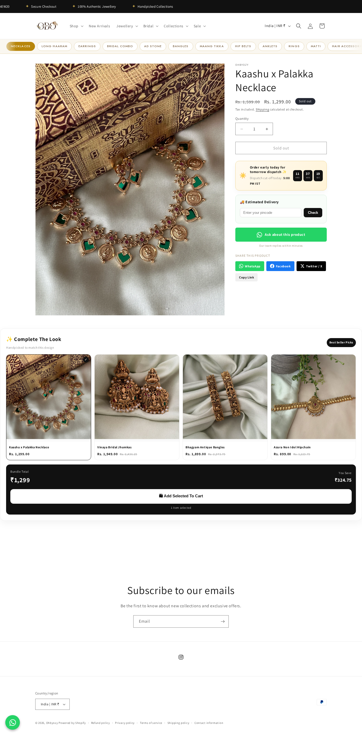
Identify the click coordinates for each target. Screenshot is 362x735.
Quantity (242, 118)
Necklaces (20, 46)
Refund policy (100, 722)
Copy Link (246, 277)
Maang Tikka (212, 46)
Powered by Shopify (72, 723)
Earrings (87, 46)
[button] (76, 26)
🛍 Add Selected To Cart (181, 496)
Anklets (270, 46)
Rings (294, 46)
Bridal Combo (120, 46)
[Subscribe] (222, 621)
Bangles (181, 46)
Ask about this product (285, 234)
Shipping (262, 109)
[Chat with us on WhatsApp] (12, 722)
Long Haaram (54, 46)
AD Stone (153, 46)
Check (313, 213)
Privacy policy (125, 722)
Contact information (209, 722)
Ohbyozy (52, 723)
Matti (316, 46)
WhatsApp (253, 266)
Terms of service (151, 722)
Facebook (283, 266)
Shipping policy (178, 722)
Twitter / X (314, 266)
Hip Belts (243, 46)
